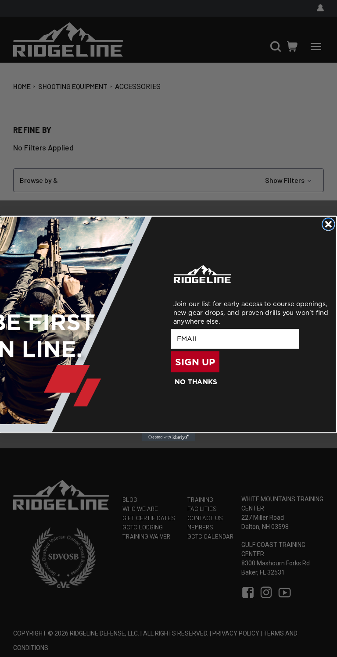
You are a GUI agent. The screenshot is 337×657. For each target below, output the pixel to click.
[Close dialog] (328, 224)
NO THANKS (196, 382)
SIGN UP (195, 361)
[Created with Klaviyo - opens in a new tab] (169, 437)
